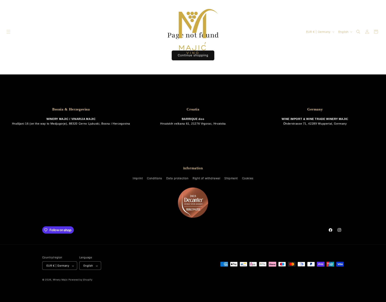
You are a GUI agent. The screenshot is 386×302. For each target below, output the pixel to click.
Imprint (138, 178)
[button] (8, 31)
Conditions (154, 178)
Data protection (177, 178)
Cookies (247, 178)
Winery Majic (60, 279)
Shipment (231, 178)
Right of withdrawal (206, 178)
